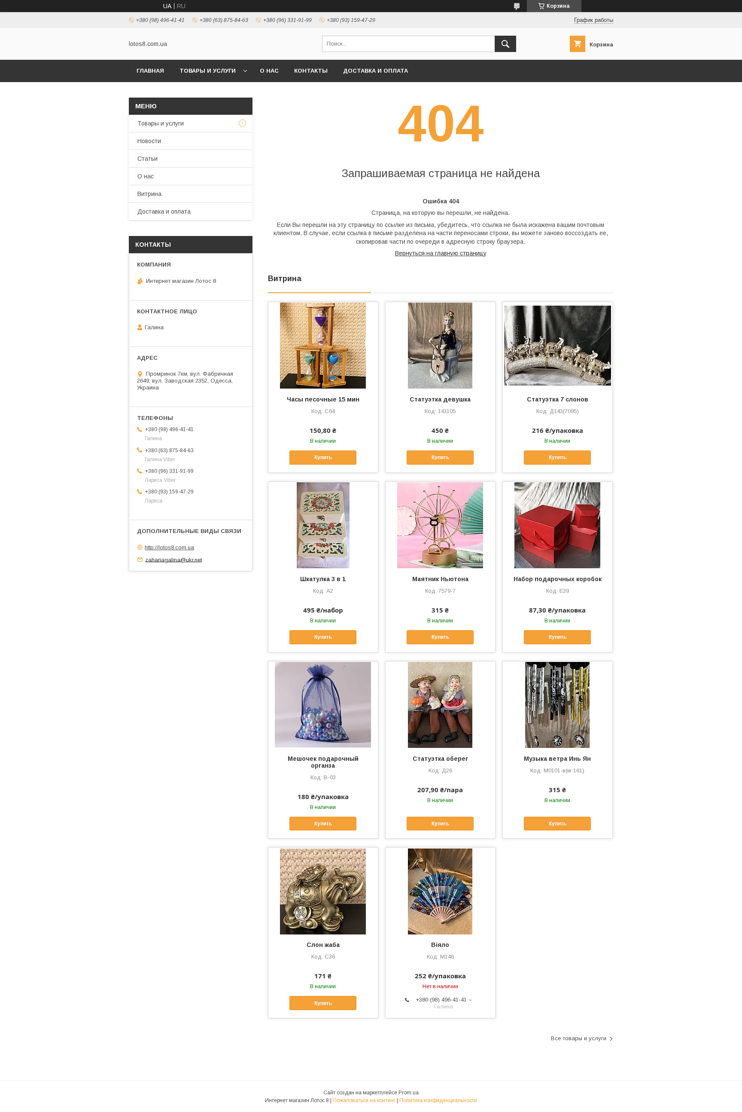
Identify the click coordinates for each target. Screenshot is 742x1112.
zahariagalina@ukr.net (173, 559)
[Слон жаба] (323, 891)
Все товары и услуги (578, 1038)
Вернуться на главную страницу (441, 253)
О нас (269, 70)
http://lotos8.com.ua (169, 547)
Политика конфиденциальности (438, 1100)
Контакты (311, 70)
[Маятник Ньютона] (440, 525)
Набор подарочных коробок (558, 579)
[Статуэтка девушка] (440, 345)
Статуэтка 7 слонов (557, 399)
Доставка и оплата (375, 70)
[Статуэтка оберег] (440, 704)
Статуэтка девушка (440, 399)
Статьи (147, 158)
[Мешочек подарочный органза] (323, 704)
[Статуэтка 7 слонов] (557, 345)
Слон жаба (323, 944)
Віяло (440, 944)
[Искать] (505, 44)
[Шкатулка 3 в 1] (323, 525)
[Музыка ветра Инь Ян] (557, 704)
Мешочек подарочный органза (323, 762)
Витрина (149, 193)
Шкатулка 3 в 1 (323, 579)
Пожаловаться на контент (364, 1100)
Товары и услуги (207, 70)
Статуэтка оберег (440, 758)
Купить (323, 457)
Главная (150, 70)
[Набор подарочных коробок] (557, 525)
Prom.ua (408, 1093)
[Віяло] (440, 891)
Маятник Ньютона (440, 579)
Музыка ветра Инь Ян (557, 758)
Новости (149, 141)
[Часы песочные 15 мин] (323, 345)
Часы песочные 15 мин (323, 399)
